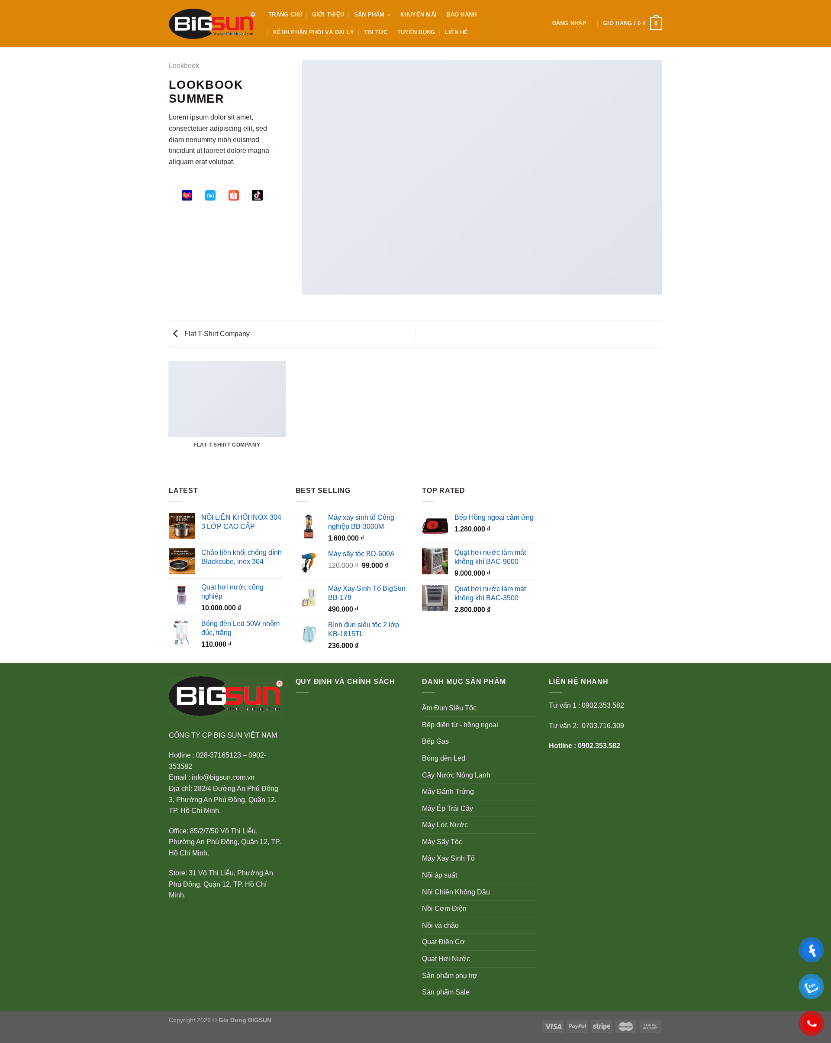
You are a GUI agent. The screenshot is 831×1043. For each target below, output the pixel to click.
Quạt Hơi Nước (446, 958)
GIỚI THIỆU (328, 14)
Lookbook (184, 65)
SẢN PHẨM (369, 14)
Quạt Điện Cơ (443, 942)
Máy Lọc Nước (445, 825)
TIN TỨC (376, 32)
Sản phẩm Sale (446, 992)
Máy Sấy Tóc (442, 841)
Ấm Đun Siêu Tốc (449, 708)
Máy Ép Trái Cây (447, 808)
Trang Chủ (285, 14)
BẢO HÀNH (461, 14)
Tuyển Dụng (416, 32)
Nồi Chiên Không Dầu (456, 892)
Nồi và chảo (440, 925)
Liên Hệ (456, 32)
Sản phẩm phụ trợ (449, 975)
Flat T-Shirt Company (216, 333)
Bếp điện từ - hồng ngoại (460, 725)
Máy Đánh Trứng (448, 791)
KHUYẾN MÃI (418, 14)
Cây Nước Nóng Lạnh (456, 775)
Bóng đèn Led (443, 758)
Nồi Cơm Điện (444, 908)
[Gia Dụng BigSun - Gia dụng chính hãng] (212, 24)
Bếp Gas (435, 741)
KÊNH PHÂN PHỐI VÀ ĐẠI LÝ (313, 32)
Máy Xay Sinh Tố (448, 858)
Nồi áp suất (439, 875)
